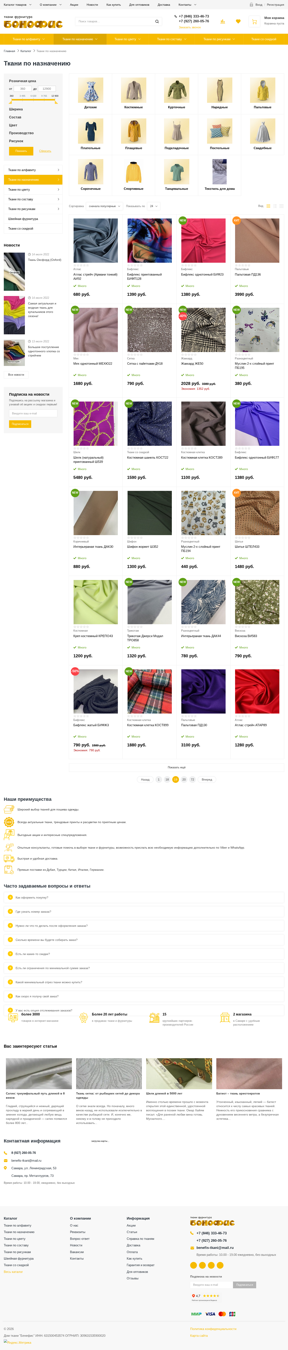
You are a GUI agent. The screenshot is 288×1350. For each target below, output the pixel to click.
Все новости (16, 374)
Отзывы (133, 1278)
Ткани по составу (169, 39)
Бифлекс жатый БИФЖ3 (91, 725)
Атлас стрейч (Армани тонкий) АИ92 (95, 276)
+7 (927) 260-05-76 (211, 1241)
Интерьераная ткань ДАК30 (93, 546)
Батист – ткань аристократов (238, 1093)
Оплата (132, 1252)
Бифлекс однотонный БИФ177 (257, 457)
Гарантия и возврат (141, 1265)
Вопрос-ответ (80, 1238)
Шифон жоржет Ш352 (142, 546)
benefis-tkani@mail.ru (26, 1160)
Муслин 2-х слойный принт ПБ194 (200, 549)
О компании (48, 4)
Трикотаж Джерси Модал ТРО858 (145, 638)
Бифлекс (133, 269)
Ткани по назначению (77, 39)
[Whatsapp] (220, 1265)
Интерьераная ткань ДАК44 (201, 636)
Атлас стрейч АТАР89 (251, 725)
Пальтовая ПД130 (194, 725)
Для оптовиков (139, 4)
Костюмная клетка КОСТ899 (147, 725)
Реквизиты (77, 1232)
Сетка (131, 358)
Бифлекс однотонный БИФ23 (202, 274)
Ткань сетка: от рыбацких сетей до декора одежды (108, 1095)
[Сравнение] (116, 219)
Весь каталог (13, 1272)
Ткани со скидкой (263, 39)
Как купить (113, 4)
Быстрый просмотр (95, 240)
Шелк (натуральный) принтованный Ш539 (88, 459)
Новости (92, 4)
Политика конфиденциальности (213, 1329)
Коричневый (81, 541)
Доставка (164, 4)
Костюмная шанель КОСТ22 (147, 457)
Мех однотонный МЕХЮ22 (92, 363)
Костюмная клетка (193, 452)
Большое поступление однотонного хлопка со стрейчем (44, 351)
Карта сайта (199, 1335)
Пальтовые (242, 269)
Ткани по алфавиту (26, 39)
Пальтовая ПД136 (248, 274)
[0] (222, 22)
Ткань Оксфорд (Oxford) (44, 259)
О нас (74, 1225)
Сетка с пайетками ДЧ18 (145, 363)
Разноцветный (244, 358)
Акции (74, 4)
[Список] (275, 206)
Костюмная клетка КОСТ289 (201, 457)
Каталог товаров (15, 4)
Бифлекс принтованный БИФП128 (144, 276)
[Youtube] (202, 1265)
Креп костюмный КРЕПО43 (93, 636)
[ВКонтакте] (193, 1265)
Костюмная (80, 630)
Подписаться (20, 424)
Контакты (185, 4)
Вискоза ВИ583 (246, 636)
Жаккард (186, 358)
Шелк (76, 452)
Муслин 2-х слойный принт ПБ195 (254, 366)
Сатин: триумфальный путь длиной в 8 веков (35, 1095)
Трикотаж (133, 630)
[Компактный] (281, 206)
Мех (76, 358)
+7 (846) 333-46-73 (211, 1233)
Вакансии (77, 1252)
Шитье (239, 541)
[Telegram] (211, 1265)
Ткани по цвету (125, 39)
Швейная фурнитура (23, 219)
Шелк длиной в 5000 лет (164, 1093)
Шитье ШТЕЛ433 (247, 546)
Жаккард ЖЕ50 (192, 363)
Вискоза (240, 630)
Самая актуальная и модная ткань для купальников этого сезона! (42, 310)
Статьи (132, 1232)
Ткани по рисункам (216, 39)
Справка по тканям (140, 1238)
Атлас (77, 269)
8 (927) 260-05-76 (23, 1152)
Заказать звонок (190, 27)
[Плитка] (268, 206)
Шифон (131, 541)
